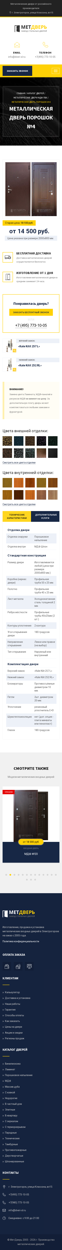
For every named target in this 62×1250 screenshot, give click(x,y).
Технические (12, 1138)
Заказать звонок (17, 70)
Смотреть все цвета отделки (19, 462)
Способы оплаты (14, 1015)
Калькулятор (12, 992)
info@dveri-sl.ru (16, 56)
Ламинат (10, 1069)
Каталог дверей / (36, 93)
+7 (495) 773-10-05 (31, 325)
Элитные (10, 1109)
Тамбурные (11, 1144)
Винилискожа (12, 1063)
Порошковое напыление (19, 1075)
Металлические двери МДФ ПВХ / (31, 97)
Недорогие (11, 1098)
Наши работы (12, 1004)
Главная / (22, 93)
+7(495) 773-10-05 (45, 56)
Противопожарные (16, 1150)
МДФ (8, 1080)
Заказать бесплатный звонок (31, 312)
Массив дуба (12, 1086)
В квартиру (11, 1115)
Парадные (11, 1132)
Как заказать (12, 1021)
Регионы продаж (14, 1038)
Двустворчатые (14, 1155)
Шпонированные (14, 1161)
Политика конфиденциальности (21, 941)
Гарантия (10, 1009)
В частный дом (13, 1104)
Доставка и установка (17, 998)
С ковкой (10, 1092)
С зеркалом (11, 1121)
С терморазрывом (15, 1127)
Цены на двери (13, 1026)
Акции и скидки (14, 1032)
